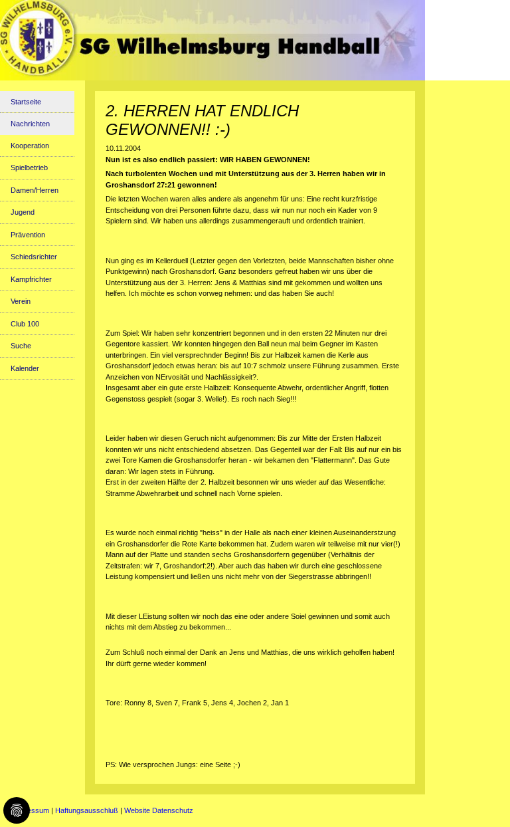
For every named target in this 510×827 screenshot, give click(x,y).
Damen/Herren (34, 190)
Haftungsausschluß (86, 810)
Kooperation (30, 146)
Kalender (25, 368)
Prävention (28, 235)
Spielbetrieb (29, 168)
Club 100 (25, 324)
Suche (21, 346)
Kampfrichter (31, 279)
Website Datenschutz (158, 810)
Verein (21, 301)
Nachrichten (30, 124)
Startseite (26, 102)
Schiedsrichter (34, 257)
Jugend (23, 212)
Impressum (31, 810)
